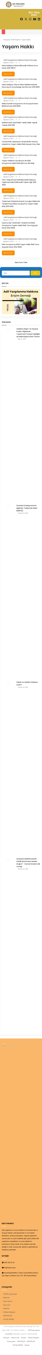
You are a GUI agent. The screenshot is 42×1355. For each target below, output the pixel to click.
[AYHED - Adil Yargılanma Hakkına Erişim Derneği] (15, 4)
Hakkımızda (15, 1338)
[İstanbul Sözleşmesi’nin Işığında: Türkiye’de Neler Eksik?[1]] (8, 591)
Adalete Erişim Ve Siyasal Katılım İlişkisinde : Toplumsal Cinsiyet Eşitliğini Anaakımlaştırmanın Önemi (28, 333)
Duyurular (6, 1305)
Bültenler (6, 1298)
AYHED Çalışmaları (10, 1294)
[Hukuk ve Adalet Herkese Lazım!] (8, 768)
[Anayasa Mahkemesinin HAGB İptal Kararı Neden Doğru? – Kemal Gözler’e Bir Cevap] (8, 945)
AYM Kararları (15, 40)
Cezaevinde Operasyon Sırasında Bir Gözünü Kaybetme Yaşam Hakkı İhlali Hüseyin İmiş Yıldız (21, 142)
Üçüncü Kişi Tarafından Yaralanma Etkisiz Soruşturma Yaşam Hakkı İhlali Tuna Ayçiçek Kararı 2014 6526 (20, 225)
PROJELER (21, 1341)
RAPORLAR (7, 1316)
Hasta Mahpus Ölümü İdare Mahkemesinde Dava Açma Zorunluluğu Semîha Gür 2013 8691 (21, 85)
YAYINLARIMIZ (8, 1319)
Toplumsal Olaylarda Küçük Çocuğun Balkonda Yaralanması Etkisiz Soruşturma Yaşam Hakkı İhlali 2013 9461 (21, 203)
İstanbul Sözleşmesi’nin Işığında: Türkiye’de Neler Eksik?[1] (26, 508)
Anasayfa (6, 40)
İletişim (27, 1345)
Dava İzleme (7, 1301)
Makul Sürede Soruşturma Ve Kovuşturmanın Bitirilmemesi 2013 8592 (20, 104)
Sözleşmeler (11, 1341)
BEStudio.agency (34, 1330)
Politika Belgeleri (9, 1312)
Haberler (6, 1308)
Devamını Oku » (8, 74)
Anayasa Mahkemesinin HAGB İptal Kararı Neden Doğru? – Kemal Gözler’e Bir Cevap (28, 863)
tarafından (9, 1334)
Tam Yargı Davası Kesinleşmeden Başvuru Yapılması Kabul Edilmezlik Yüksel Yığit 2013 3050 (19, 182)
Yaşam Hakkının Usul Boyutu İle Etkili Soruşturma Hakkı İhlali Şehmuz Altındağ (18, 161)
